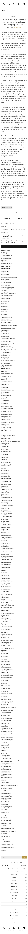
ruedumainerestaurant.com (7, 537)
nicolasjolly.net (4, 529)
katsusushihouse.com (6, 534)
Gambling (14, 16)
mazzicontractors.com (6, 769)
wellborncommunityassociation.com (9, 325)
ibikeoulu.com (4, 553)
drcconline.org (4, 632)
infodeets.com (4, 260)
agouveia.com (4, 830)
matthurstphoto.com (6, 799)
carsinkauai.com (4, 804)
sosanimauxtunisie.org (6, 312)
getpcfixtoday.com (5, 301)
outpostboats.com (5, 473)
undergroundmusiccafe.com (7, 847)
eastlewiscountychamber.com (7, 503)
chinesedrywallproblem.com (7, 605)
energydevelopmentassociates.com (9, 354)
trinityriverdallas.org (5, 452)
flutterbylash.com (5, 812)
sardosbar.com (4, 387)
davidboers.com (4, 680)
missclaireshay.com (5, 250)
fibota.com (3, 780)
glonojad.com (4, 540)
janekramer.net (4, 569)
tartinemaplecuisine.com (6, 567)
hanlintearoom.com (5, 814)
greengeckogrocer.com (6, 425)
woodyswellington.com (6, 774)
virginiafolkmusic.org (5, 443)
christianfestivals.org (5, 583)
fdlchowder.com (4, 726)
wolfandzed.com (4, 748)
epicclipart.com (4, 306)
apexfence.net (4, 850)
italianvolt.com (4, 389)
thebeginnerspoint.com (6, 489)
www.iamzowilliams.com (6, 761)
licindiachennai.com (5, 257)
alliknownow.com (5, 502)
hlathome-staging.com (6, 427)
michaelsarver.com (5, 424)
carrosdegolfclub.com (6, 352)
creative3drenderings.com (7, 675)
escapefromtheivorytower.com (8, 360)
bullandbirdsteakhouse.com (7, 729)
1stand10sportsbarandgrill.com (8, 411)
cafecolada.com (4, 486)
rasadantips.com (5, 271)
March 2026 (14, 883)
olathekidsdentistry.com (6, 406)
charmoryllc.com (5, 494)
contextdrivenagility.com (6, 551)
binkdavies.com (4, 519)
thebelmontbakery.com (6, 284)
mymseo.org (4, 833)
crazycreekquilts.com (5, 518)
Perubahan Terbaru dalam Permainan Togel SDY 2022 (14, 865)
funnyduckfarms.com (6, 815)
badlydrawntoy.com (5, 685)
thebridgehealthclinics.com (7, 669)
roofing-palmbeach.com (6, 365)
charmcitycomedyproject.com (7, 548)
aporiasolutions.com (5, 664)
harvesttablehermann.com (7, 351)
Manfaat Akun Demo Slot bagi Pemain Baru (14, 862)
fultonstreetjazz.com (5, 332)
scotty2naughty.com (5, 545)
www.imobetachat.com (6, 682)
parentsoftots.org (5, 674)
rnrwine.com (4, 825)
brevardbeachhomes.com (7, 359)
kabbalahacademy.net (6, 416)
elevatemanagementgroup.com (8, 819)
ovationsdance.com (5, 444)
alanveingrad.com (5, 588)
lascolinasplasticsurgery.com (7, 731)
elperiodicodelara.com (6, 253)
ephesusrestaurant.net (6, 772)
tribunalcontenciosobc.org (7, 505)
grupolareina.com (5, 336)
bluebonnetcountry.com (6, 304)
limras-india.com (4, 252)
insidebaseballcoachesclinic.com (8, 803)
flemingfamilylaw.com (6, 823)
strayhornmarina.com (6, 511)
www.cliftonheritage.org (6, 733)
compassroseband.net (6, 655)
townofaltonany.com (5, 597)
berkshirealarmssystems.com (7, 390)
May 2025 (14, 898)
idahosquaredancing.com (6, 382)
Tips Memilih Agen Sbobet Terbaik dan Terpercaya (14, 871)
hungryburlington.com (6, 564)
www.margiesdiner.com (6, 725)
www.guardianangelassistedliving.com (9, 785)
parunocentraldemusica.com (7, 784)
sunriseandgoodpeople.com (7, 604)
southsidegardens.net (6, 766)
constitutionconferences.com (7, 648)
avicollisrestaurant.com (6, 631)
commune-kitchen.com (6, 524)
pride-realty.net (4, 809)
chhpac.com (3, 834)
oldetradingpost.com (6, 341)
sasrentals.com (4, 421)
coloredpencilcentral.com (6, 370)
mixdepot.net (4, 753)
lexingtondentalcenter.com (7, 430)
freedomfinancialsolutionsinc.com (8, 707)
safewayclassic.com (5, 285)
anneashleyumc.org (5, 715)
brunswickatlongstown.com (7, 565)
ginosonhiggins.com (5, 589)
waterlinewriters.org (5, 670)
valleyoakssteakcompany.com (7, 642)
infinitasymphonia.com (6, 530)
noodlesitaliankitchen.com (7, 295)
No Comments (17, 27)
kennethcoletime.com (6, 562)
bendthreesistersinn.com (6, 607)
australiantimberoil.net (6, 346)
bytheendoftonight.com (6, 475)
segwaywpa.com (5, 666)
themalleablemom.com (6, 561)
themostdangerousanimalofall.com (9, 499)
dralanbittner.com (5, 394)
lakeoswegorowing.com (6, 826)
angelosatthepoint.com (6, 639)
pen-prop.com (4, 696)
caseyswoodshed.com (6, 643)
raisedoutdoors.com (5, 374)
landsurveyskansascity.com (7, 717)
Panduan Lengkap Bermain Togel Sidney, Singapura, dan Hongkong (12, 241)
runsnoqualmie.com (5, 721)
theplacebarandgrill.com (6, 634)
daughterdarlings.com (6, 258)
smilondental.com (5, 417)
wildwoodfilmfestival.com (6, 327)
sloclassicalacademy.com (6, 507)
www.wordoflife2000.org (6, 381)
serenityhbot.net (5, 691)
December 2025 (14, 892)
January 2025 (14, 909)
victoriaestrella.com (5, 624)
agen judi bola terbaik (7, 207)
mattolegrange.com (5, 580)
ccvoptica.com (4, 742)
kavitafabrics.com (5, 615)
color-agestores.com (5, 467)
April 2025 (14, 901)
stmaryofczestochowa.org (7, 556)
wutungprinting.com (5, 591)
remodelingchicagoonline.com (8, 736)
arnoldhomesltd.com (5, 368)
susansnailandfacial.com (6, 694)
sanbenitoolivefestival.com (7, 483)
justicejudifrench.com (6, 557)
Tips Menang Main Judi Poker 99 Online (14, 860)
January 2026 (14, 889)
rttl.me (2, 839)
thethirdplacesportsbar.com (7, 771)
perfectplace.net (4, 454)
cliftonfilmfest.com (5, 371)
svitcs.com (3, 651)
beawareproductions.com (7, 550)
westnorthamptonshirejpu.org (8, 328)
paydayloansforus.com (6, 282)
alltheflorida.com (5, 801)
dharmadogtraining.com (6, 836)
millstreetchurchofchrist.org (7, 806)
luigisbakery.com (5, 745)
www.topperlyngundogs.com (7, 701)
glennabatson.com (5, 510)
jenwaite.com (4, 817)
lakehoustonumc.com (6, 686)
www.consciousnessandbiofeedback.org (10, 760)
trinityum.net (4, 768)
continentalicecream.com (6, 516)
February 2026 (14, 886)
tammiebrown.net (5, 575)
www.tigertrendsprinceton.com (8, 698)
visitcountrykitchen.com (6, 585)
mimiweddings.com (5, 842)
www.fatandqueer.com (6, 714)
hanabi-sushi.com (5, 747)
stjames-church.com (5, 543)
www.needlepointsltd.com (7, 728)
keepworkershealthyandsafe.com (8, 293)
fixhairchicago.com (5, 645)
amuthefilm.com (5, 526)
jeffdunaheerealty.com (6, 704)
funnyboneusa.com (5, 610)
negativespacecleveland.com (7, 600)
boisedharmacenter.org (6, 465)
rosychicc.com (4, 472)
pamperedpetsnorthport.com (7, 402)
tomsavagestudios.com (6, 440)
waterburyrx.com (5, 635)
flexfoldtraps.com (5, 709)
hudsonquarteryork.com (6, 779)
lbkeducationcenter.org (6, 451)
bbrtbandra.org (4, 303)
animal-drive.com (5, 658)
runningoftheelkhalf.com (6, 702)
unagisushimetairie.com (6, 298)
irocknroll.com (4, 379)
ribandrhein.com (5, 446)
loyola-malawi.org (5, 470)
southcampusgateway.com (7, 322)
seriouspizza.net (4, 653)
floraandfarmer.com (5, 355)
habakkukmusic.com (5, 688)
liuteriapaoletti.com (5, 602)
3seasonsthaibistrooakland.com (8, 456)
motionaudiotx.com (5, 838)
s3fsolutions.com (5, 357)
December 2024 (14, 912)
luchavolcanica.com (5, 616)
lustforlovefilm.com (5, 527)
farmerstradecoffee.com (6, 677)
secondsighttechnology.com (7, 422)
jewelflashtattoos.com (6, 300)
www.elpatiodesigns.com (6, 777)
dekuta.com (3, 750)
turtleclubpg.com (5, 621)
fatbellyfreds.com (5, 776)
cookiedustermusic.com (6, 612)
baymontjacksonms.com (6, 596)
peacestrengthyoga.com (6, 706)
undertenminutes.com (6, 268)
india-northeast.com (5, 363)
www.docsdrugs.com (5, 723)
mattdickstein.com (5, 683)
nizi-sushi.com (4, 570)
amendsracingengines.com (7, 710)
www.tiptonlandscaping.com (7, 739)
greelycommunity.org (6, 535)
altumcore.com (4, 656)
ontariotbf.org (4, 290)
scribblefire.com (4, 457)
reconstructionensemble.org (7, 613)
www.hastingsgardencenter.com (8, 763)
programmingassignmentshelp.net (9, 277)
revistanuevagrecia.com (6, 542)
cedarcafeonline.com (5, 265)
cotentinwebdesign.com (6, 339)
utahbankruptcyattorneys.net (7, 378)
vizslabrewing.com (5, 392)
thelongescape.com (5, 578)
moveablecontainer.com (6, 335)
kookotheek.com (5, 319)
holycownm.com (5, 618)
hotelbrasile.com (5, 330)
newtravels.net (4, 281)
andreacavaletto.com (6, 462)
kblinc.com (3, 398)
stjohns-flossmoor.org (6, 608)
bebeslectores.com (5, 344)
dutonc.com (3, 577)
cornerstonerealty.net (6, 758)
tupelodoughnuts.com (6, 405)
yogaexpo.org (4, 459)
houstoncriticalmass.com (6, 497)
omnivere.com (4, 269)
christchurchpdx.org (5, 521)
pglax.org (3, 599)
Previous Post (7, 218)
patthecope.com (4, 650)
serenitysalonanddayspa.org (7, 263)
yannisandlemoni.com (6, 395)
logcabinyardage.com (6, 678)
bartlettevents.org (5, 333)
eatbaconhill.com (5, 276)
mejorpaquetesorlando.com (7, 409)
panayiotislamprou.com (6, 320)
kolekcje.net (3, 448)
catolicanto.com (4, 449)
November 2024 (14, 915)
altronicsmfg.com (5, 274)
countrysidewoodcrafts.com (7, 287)
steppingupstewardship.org (7, 741)
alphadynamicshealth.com (7, 811)
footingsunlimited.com (6, 720)
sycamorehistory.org (5, 756)
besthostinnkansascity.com (7, 844)
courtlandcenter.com (5, 628)
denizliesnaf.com (5, 647)
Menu (4, 11)
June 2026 (14, 880)
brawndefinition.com (5, 515)
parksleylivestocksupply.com (7, 464)
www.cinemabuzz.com (6, 752)
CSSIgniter (21, 931)
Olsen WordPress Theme (10, 931)
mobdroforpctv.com (5, 479)
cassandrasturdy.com (6, 481)
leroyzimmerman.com (6, 820)
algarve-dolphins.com (6, 586)
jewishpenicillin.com (5, 438)
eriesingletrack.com (5, 400)
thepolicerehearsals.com (6, 500)
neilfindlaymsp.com (5, 629)
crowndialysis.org (5, 433)
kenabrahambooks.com (6, 523)
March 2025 (14, 904)
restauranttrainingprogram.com (8, 435)
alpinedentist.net (5, 316)
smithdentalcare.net (5, 846)
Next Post (20, 218)
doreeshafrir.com (5, 546)
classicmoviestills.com (6, 484)
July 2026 (14, 877)
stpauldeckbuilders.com (6, 718)
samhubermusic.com (5, 849)
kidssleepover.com (5, 279)
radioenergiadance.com (6, 317)
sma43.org (3, 734)
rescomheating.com (5, 841)
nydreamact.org (4, 296)
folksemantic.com (5, 386)
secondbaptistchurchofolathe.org (8, 831)
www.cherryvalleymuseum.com (8, 338)
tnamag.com (4, 659)
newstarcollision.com (5, 419)
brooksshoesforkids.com (6, 661)
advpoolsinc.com (5, 637)
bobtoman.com (4, 311)
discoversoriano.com (5, 487)
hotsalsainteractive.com (6, 261)
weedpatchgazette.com (6, 397)
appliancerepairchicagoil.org (7, 288)
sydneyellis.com (4, 432)
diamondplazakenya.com (6, 788)
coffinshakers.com (5, 554)
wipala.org (3, 468)
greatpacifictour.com (5, 623)
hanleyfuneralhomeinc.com (7, 408)
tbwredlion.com (4, 790)
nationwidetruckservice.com (7, 620)
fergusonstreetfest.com (6, 796)
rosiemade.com (4, 403)
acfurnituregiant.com (6, 266)
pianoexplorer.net (5, 764)
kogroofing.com (4, 314)
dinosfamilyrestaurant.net (7, 347)
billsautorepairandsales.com (7, 791)
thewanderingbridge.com (6, 559)
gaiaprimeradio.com (5, 573)
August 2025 (14, 895)
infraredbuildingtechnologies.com (8, 349)
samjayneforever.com (6, 798)
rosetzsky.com (4, 538)
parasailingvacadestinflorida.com (8, 807)
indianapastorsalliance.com (7, 640)
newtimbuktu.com (5, 273)
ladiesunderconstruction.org (7, 343)
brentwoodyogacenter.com (7, 737)
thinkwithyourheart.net (6, 376)
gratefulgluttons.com (6, 478)
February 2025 (14, 907)
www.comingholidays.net (6, 491)
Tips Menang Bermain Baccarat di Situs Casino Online (14, 868)
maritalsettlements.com (6, 593)
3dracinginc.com (4, 495)
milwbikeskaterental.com (6, 594)
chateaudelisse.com (5, 324)
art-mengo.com (4, 572)
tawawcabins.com (5, 384)
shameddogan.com (5, 672)
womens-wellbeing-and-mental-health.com (10, 441)
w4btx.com (3, 413)
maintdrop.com (4, 309)
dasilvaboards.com (5, 508)
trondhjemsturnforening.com (7, 787)
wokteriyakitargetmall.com (7, 429)
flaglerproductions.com (6, 513)
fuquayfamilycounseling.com (7, 828)
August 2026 (14, 874)
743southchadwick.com (6, 362)
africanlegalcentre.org (6, 532)
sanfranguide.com (5, 492)
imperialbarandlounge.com (7, 373)
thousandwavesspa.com (6, 626)
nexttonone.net (4, 690)
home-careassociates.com (7, 460)
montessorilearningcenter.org (7, 795)
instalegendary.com (5, 292)
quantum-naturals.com (6, 793)
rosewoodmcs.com (5, 755)
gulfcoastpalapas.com (6, 667)
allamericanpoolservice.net (7, 437)
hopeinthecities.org (5, 476)
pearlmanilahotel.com (6, 308)
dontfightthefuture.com (6, 366)
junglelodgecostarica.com (7, 581)
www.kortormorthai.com (6, 712)
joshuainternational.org (6, 693)
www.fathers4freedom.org (7, 699)
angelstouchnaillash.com (6, 414)
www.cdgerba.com (5, 782)
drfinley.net (3, 822)
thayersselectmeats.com (6, 663)
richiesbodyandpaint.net (6, 255)
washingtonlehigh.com (6, 744)
